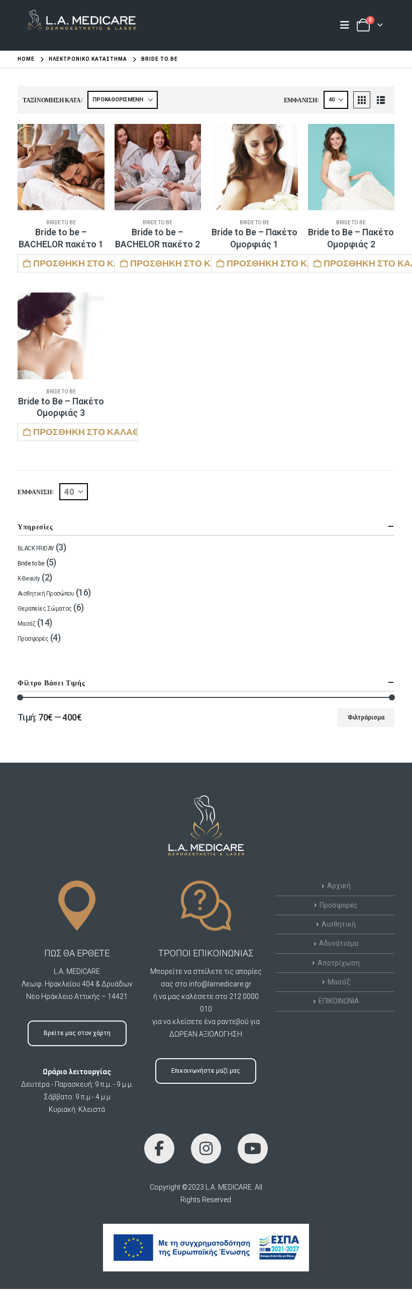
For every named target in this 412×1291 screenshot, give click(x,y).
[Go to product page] (61, 167)
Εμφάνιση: (301, 99)
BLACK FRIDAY (36, 548)
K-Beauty (29, 578)
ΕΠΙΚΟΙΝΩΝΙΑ (339, 1001)
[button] (361, 99)
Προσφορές (33, 638)
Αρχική (339, 886)
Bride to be (61, 222)
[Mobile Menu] (348, 25)
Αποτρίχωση (339, 963)
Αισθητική (339, 924)
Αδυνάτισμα (338, 943)
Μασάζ (26, 623)
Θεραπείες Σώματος (45, 608)
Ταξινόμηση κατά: (53, 99)
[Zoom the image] (77, 15)
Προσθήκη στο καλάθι (85, 263)
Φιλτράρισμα (366, 717)
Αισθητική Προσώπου (46, 593)
